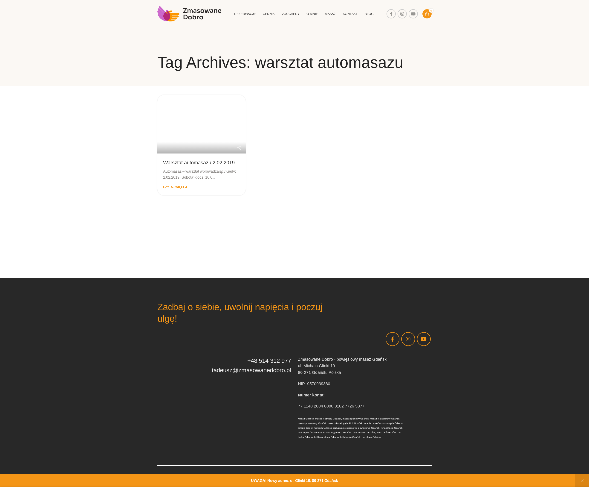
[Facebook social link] (391, 13)
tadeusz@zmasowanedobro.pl (251, 370)
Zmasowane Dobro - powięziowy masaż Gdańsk (342, 359)
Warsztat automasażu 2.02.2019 (199, 162)
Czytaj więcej (175, 187)
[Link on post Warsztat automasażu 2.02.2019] (201, 124)
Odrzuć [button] (582, 480)
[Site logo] (189, 13)
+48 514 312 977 (269, 360)
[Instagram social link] (402, 13)
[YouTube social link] (413, 13)
